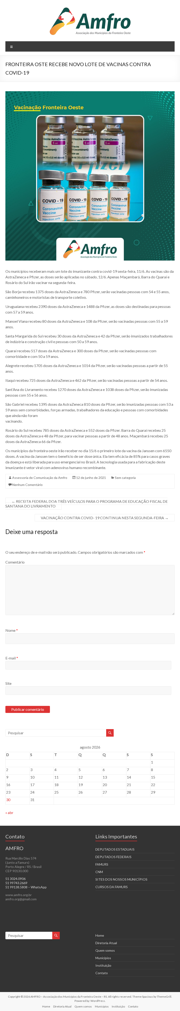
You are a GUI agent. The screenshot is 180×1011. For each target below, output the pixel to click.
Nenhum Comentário (27, 485)
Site (8, 683)
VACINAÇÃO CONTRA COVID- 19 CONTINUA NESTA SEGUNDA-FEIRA (105, 517)
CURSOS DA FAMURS (111, 887)
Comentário (15, 562)
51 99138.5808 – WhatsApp (26, 887)
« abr (9, 812)
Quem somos (105, 950)
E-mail (11, 658)
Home (99, 935)
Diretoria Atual (106, 943)
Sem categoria (125, 478)
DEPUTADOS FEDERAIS (113, 857)
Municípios (103, 958)
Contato (101, 973)
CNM (99, 872)
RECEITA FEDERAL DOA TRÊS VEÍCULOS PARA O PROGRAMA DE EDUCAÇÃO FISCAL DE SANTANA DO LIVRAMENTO (86, 503)
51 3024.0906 (15, 879)
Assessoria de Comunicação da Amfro (39, 478)
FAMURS (101, 864)
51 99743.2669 (16, 883)
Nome (11, 630)
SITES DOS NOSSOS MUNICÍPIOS (121, 879)
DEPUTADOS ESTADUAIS (115, 849)
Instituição (103, 965)
